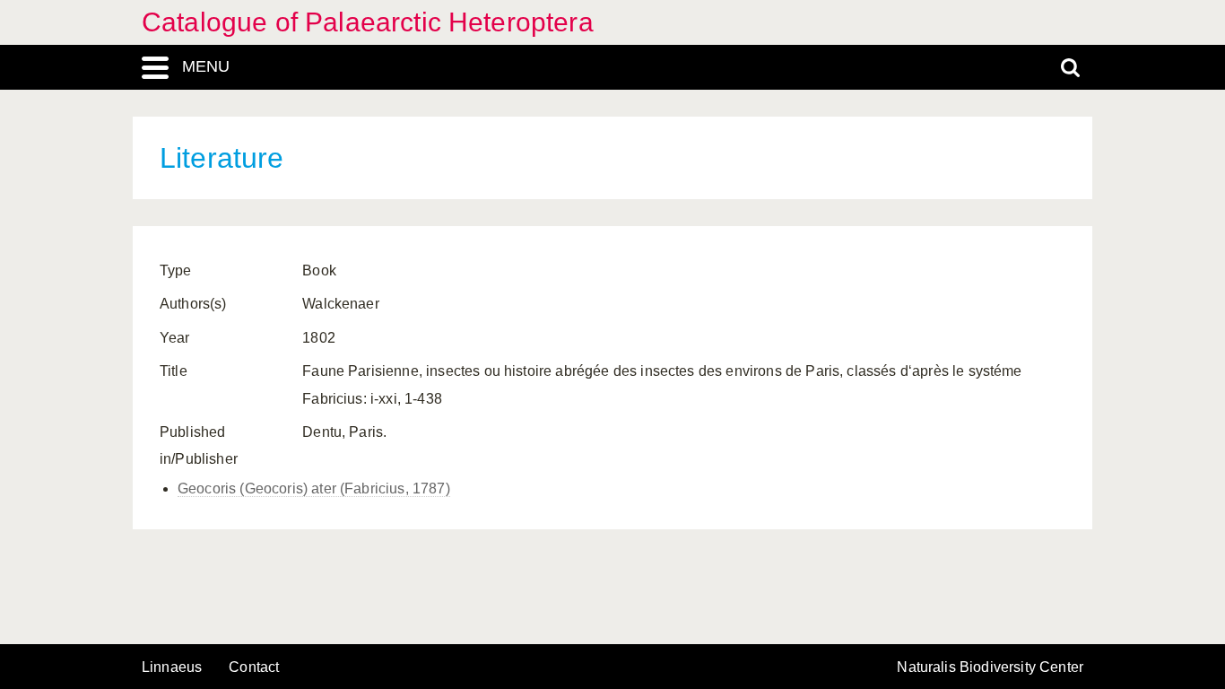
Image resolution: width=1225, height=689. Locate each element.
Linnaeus (172, 667)
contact (254, 667)
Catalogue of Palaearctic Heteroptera (368, 22)
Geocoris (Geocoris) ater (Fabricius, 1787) (314, 488)
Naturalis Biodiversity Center (990, 667)
